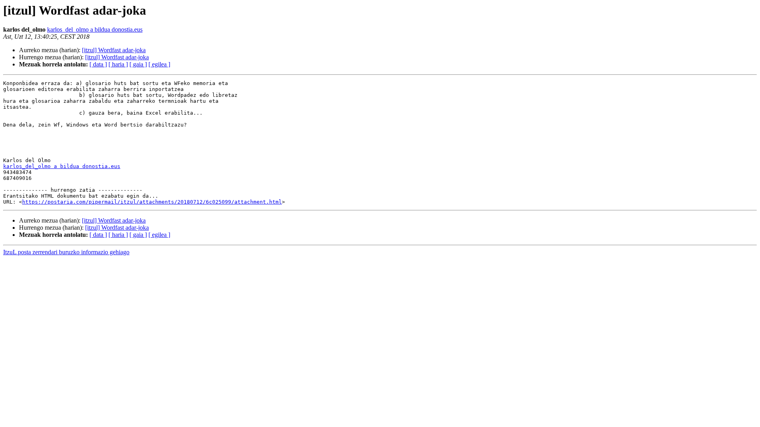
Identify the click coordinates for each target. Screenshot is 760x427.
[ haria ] (118, 64)
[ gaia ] (138, 64)
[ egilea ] (159, 64)
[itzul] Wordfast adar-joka (114, 50)
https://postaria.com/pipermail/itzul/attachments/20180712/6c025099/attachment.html (152, 202)
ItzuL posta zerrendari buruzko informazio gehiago (66, 252)
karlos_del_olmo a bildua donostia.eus (94, 29)
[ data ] (98, 64)
